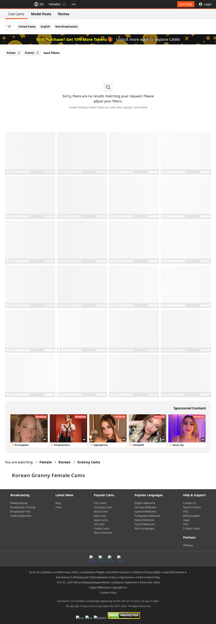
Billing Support (191, 516)
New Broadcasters (66, 26)
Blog (58, 503)
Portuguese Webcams (147, 516)
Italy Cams (100, 516)
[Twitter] (111, 558)
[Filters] (9, 26)
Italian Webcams (144, 520)
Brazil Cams (101, 511)
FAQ (185, 511)
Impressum (126, 577)
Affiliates (188, 545)
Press (58, 507)
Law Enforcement (174, 572)
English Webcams (145, 503)
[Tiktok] (92, 558)
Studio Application (20, 516)
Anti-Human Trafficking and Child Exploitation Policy (86, 577)
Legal (186, 520)
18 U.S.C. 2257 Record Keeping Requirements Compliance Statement (97, 582)
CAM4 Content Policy (148, 577)
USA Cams (100, 503)
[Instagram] (102, 558)
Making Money (19, 503)
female (45, 462)
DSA (185, 524)
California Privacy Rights (146, 572)
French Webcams (145, 524)
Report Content (192, 507)
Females (55, 4)
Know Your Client (150, 582)
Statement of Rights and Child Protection (105, 572)
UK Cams (99, 524)
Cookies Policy (191, 528)
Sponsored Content (190, 408)
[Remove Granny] (37, 52)
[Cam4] (15, 4)
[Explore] (74, 4)
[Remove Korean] (19, 52)
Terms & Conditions (40, 572)
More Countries (103, 532)
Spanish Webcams (145, 511)
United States (27, 26)
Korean (64, 462)
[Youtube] (120, 558)
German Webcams (146, 507)
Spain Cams (101, 520)
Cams (88, 462)
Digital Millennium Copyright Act (108, 587)
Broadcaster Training (22, 507)
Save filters (51, 53)
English (45, 26)
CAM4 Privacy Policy (67, 572)
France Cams (101, 528)
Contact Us (189, 503)
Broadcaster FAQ (20, 511)
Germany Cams (103, 507)
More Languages (144, 528)
